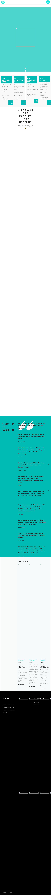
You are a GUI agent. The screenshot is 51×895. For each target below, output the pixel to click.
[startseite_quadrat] (25, 372)
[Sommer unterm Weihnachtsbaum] (22, 610)
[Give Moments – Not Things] (33, 610)
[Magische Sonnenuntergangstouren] (44, 610)
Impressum (36, 702)
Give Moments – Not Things (33, 665)
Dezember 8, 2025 (22, 659)
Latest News (21, 660)
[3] (17, 354)
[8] (25, 405)
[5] (8, 405)
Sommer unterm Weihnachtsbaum (22, 667)
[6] (43, 372)
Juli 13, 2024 (42, 659)
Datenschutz (36, 705)
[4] (8, 380)
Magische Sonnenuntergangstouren (44, 666)
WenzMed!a (10, 892)
